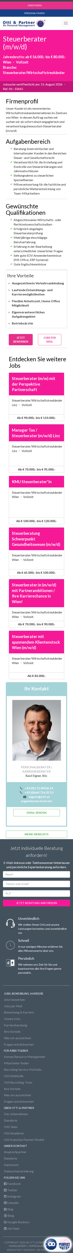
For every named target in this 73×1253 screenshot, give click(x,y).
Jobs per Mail (49, 339)
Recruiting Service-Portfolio (22, 1069)
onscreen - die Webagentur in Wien (44, 1249)
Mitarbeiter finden (16, 1063)
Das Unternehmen (16, 1114)
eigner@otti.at (39, 796)
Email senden (37, 812)
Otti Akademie (14, 1133)
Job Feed (13, 1228)
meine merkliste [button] (37, 834)
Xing (10, 1209)
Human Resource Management (24, 1056)
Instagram (14, 1196)
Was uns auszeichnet (17, 1038)
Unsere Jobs (12, 1018)
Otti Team (11, 1127)
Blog (10, 1215)
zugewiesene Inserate (36, 801)
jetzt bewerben (20, 339)
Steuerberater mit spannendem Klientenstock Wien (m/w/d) (36, 642)
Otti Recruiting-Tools (18, 1082)
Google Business (18, 1222)
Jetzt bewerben (14, 999)
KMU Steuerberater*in (32, 481)
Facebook (14, 1183)
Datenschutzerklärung (19, 1171)
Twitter (12, 1190)
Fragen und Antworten (19, 1044)
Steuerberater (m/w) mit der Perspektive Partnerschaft (33, 384)
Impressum (11, 1165)
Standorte (10, 1120)
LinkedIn (13, 1203)
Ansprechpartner (15, 1152)
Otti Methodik (14, 1076)
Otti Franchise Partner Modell (24, 1139)
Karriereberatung (15, 1025)
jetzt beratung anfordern (36, 903)
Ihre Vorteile (12, 1031)
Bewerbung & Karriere (19, 1012)
